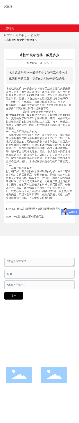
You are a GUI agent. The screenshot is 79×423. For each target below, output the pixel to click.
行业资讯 (36, 35)
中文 (53, 6)
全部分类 (9, 28)
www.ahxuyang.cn (23, 344)
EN (63, 6)
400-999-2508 (20, 330)
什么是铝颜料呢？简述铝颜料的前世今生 (40, 208)
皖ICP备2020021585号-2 (17, 411)
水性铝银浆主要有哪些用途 (28, 216)
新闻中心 (21, 35)
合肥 (29, 415)
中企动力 (21, 415)
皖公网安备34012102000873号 (21, 406)
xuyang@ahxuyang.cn (25, 339)
